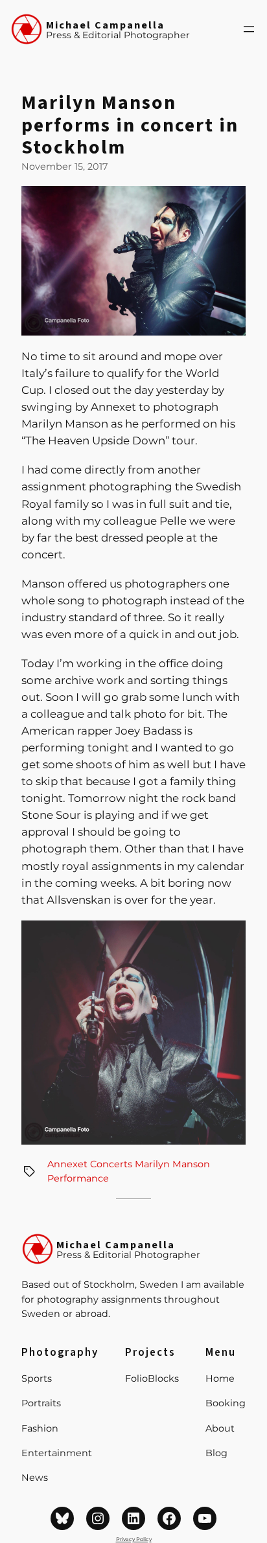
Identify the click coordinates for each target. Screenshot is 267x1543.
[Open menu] (249, 29)
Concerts (111, 1164)
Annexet (67, 1164)
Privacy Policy (134, 1539)
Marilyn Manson (172, 1164)
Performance (78, 1178)
